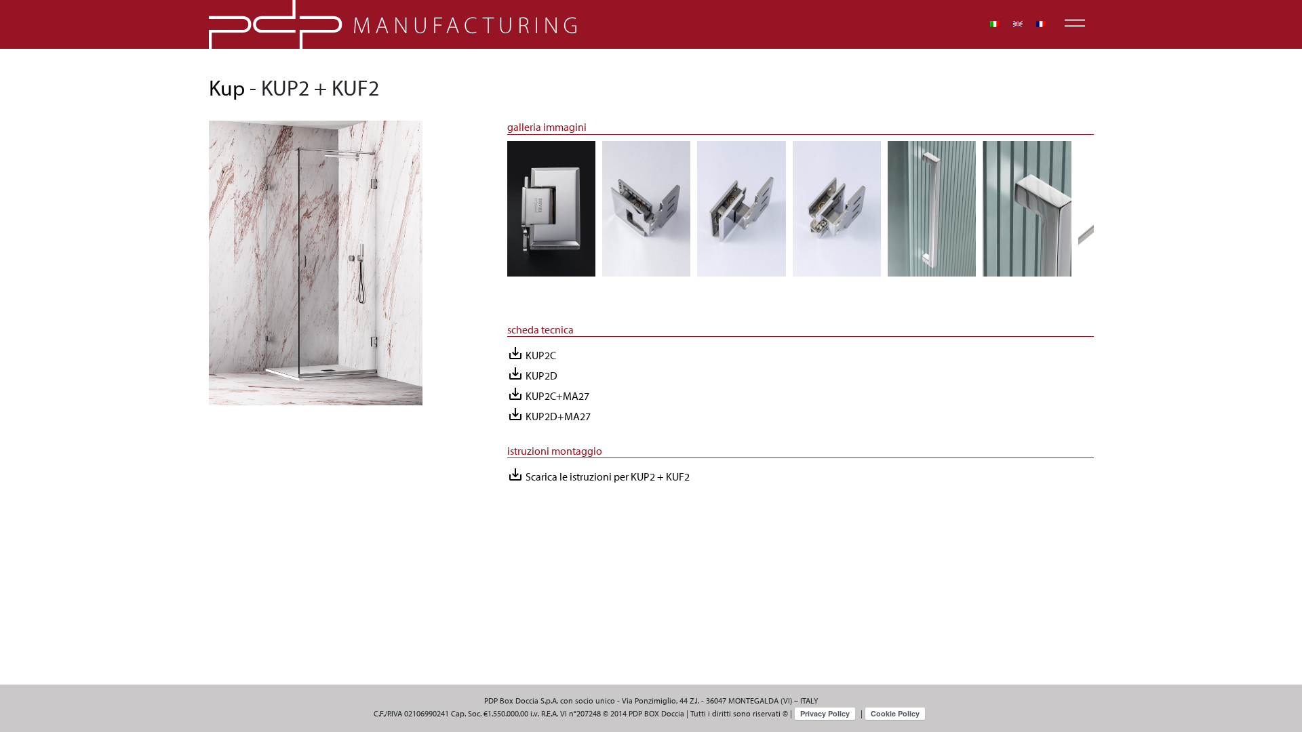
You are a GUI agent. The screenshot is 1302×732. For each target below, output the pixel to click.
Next (1104, 215)
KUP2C (531, 353)
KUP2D (532, 373)
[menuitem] (994, 24)
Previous (497, 215)
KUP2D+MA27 (549, 414)
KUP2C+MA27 (548, 394)
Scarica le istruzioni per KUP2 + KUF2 (598, 474)
